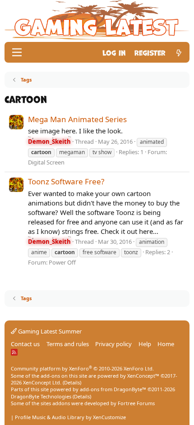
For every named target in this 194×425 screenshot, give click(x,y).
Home (165, 344)
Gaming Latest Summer (49, 331)
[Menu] (17, 52)
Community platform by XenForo (82, 368)
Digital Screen (46, 162)
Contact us (25, 344)
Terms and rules (67, 344)
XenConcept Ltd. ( (43, 382)
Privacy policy (113, 344)
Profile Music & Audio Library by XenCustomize (70, 417)
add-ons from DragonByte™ (113, 389)
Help (145, 344)
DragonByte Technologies (41, 396)
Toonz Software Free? (66, 181)
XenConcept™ (143, 375)
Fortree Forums (136, 403)
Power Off (62, 262)
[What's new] (179, 52)
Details (72, 382)
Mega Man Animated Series (77, 119)
